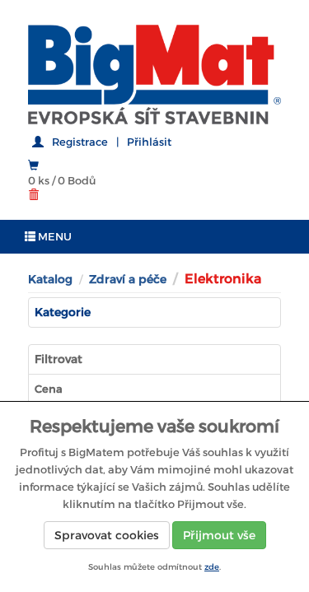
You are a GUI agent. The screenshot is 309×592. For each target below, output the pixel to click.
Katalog (50, 279)
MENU (53, 237)
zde (211, 567)
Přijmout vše (219, 535)
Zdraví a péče (127, 279)
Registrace (80, 142)
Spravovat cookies (106, 535)
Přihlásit (149, 142)
